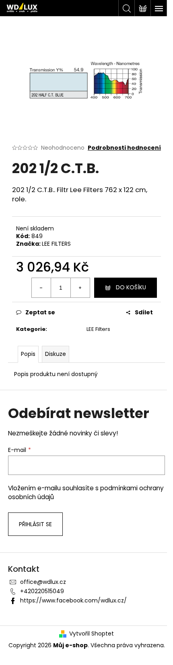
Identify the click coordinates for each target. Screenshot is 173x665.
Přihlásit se (35, 524)
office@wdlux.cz (43, 582)
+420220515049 (42, 591)
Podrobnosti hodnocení (124, 148)
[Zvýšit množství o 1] (80, 287)
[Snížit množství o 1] (41, 287)
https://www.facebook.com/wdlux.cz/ (73, 600)
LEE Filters (98, 329)
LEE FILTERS (56, 244)
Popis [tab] (28, 354)
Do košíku (131, 287)
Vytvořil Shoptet (91, 634)
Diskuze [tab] (55, 354)
